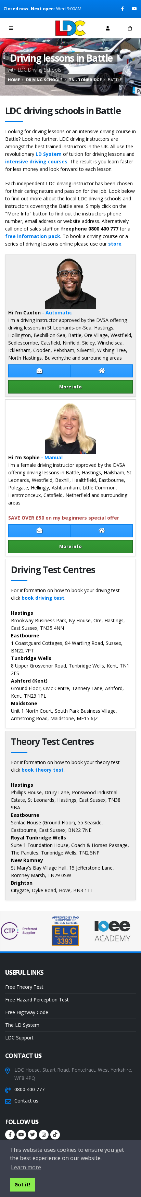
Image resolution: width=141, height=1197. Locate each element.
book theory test (43, 769)
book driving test (43, 598)
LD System (49, 154)
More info (70, 387)
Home (14, 79)
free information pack (32, 236)
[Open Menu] (11, 28)
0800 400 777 (29, 1089)
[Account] (108, 28)
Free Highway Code (26, 1012)
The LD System (22, 1025)
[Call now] (33, 28)
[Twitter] (32, 1134)
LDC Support (19, 1037)
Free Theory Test (24, 987)
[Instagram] (44, 1134)
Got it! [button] (22, 1184)
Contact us (26, 1100)
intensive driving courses (36, 161)
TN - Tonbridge (85, 79)
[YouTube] (134, 9)
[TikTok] (55, 1134)
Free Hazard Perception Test (37, 999)
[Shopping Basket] (130, 28)
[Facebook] (123, 9)
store (114, 243)
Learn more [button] (26, 1167)
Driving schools (44, 79)
